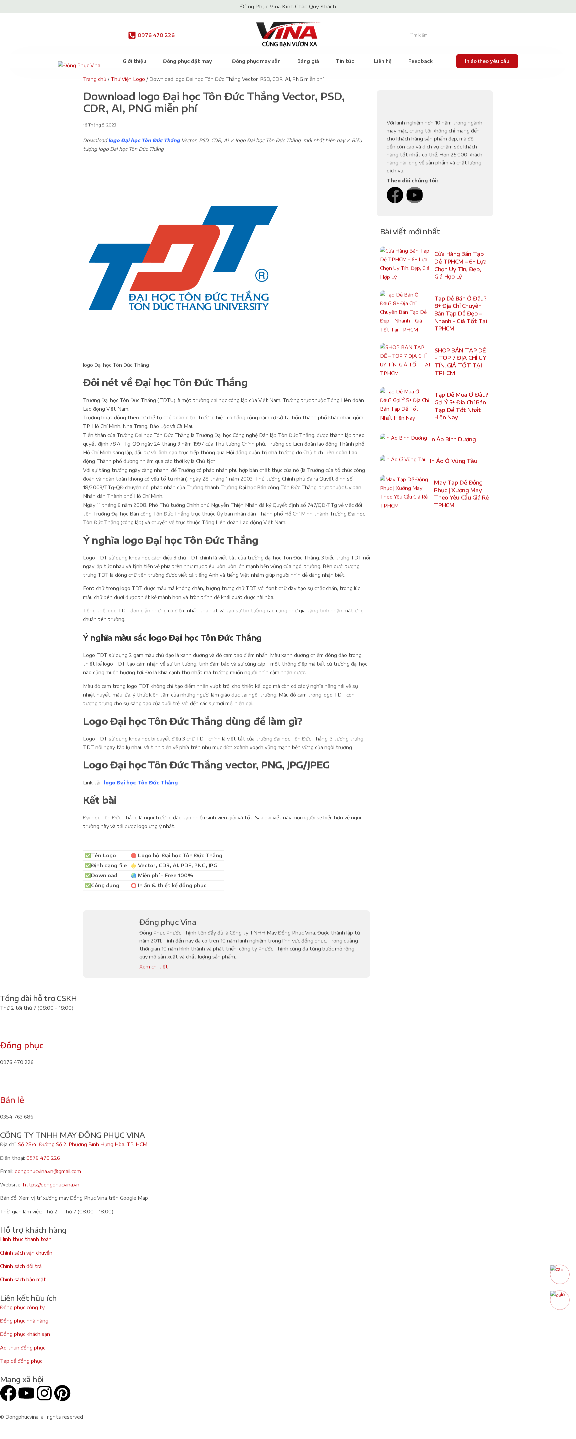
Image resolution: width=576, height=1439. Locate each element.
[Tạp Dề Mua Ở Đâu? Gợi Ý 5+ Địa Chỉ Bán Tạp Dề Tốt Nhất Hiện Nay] (405, 406)
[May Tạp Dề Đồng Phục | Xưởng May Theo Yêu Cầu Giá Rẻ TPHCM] (405, 494)
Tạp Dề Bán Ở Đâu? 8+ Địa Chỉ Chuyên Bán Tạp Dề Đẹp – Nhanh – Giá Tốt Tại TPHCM (460, 313)
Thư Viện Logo (128, 79)
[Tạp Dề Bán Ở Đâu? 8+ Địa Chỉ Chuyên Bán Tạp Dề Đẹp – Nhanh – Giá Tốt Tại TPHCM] (405, 314)
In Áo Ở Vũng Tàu (453, 461)
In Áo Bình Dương (453, 439)
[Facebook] (395, 195)
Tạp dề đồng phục (21, 1361)
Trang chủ (94, 79)
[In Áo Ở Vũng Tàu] (403, 461)
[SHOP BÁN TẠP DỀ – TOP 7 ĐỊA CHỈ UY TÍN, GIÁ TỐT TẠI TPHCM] (405, 362)
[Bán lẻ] (8, 1084)
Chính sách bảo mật (23, 1279)
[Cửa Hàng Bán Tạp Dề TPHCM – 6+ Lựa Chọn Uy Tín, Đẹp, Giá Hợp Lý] (405, 265)
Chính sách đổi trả (21, 1266)
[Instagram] (44, 1393)
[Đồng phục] (8, 1029)
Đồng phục (21, 1045)
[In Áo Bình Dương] (403, 439)
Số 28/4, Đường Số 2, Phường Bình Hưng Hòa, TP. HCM (82, 1144)
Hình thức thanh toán (26, 1239)
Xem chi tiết (153, 966)
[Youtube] (414, 195)
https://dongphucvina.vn (51, 1184)
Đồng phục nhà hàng (24, 1321)
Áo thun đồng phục (22, 1347)
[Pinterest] (62, 1393)
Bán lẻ (12, 1100)
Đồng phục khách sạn (25, 1334)
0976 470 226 (156, 35)
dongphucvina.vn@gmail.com (48, 1171)
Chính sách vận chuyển (26, 1253)
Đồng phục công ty (22, 1307)
